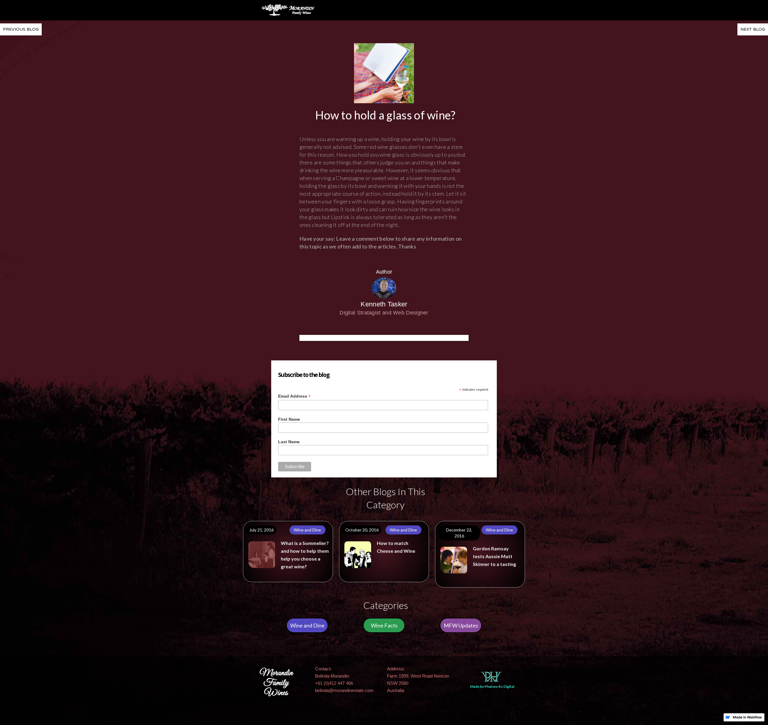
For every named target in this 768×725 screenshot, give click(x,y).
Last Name (289, 441)
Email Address (294, 396)
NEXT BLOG (752, 29)
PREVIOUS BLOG (21, 29)
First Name (289, 419)
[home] (288, 10)
